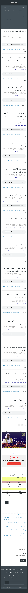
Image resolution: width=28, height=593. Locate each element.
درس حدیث (15, 9)
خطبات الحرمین (20, 12)
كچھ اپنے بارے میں (12, 7)
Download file (6, 49)
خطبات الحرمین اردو (9, 12)
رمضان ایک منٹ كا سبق (21, 21)
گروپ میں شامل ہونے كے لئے (14, 27)
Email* (24, 553)
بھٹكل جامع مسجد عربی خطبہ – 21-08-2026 (16, 538)
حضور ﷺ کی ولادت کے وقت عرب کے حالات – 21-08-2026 (15, 519)
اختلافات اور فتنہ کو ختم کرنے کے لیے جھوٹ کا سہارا (14, 60)
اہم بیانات (13, 15)
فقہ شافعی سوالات (10, 24)
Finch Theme (5, 587)
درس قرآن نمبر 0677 (21, 514)
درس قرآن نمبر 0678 (21, 512)
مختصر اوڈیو (10, 18)
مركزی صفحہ (21, 7)
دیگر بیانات (18, 18)
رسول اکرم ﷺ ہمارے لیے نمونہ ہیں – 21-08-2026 (15, 517)
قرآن (5, 7)
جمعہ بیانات (5, 15)
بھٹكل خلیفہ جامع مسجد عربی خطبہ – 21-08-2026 (15, 533)
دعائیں (12, 21)
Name (24, 546)
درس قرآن (21, 9)
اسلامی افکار (14, 2)
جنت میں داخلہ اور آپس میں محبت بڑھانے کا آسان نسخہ (14, 116)
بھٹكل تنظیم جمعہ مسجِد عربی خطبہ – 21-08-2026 (15, 526)
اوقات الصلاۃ (5, 21)
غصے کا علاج (21, 244)
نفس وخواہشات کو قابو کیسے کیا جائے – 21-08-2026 (14, 535)
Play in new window (15, 49)
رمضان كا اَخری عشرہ (16, 195)
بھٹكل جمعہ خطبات (22, 15)
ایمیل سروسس (19, 24)
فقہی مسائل (7, 9)
